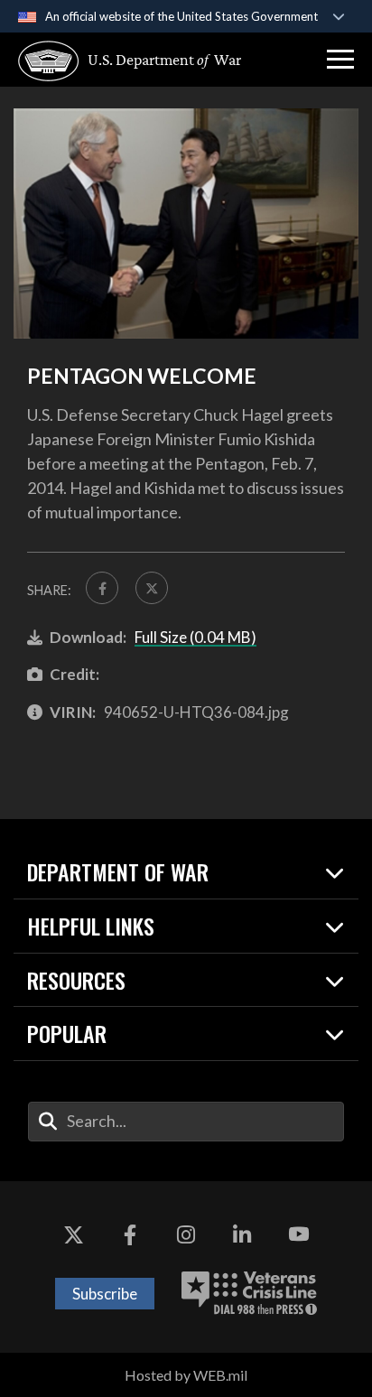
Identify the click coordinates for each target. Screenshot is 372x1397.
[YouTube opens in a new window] (298, 1235)
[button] (340, 60)
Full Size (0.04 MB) (195, 637)
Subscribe (104, 1293)
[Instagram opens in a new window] (186, 1235)
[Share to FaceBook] (102, 588)
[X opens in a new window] (73, 1235)
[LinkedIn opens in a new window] (242, 1235)
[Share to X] (151, 588)
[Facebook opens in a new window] (130, 1235)
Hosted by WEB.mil (186, 1374)
